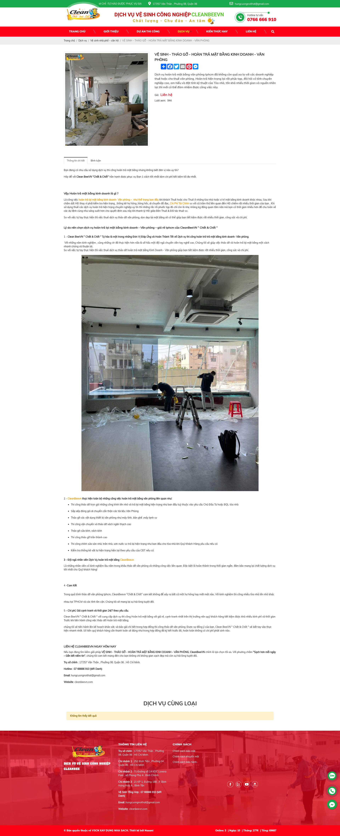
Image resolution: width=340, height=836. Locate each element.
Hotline (68, 668)
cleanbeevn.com (84, 682)
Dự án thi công (148, 31)
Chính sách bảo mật (184, 751)
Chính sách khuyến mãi (186, 756)
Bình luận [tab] (96, 160)
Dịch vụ (183, 31)
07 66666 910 (81, 668)
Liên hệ (251, 31)
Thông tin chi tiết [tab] (76, 160)
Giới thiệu (111, 31)
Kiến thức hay (217, 31)
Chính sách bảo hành (185, 762)
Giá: (157, 95)
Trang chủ (77, 31)
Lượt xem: (160, 100)
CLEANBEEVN (84, 646)
